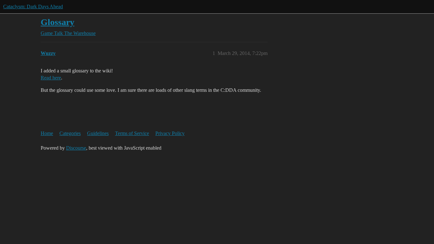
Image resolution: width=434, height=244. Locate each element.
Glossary (57, 22)
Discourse (76, 148)
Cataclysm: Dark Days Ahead (33, 6)
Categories (70, 133)
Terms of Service (132, 133)
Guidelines (98, 133)
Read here (51, 77)
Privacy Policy (170, 133)
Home (47, 133)
